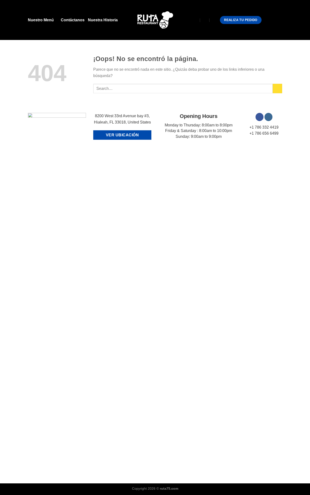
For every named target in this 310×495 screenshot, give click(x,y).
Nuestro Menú (41, 20)
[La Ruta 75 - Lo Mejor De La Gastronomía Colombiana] (155, 20)
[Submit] (277, 88)
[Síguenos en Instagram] (273, 20)
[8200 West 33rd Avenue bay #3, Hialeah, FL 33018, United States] (195, 20)
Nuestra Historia (103, 20)
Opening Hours (198, 116)
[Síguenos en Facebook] (266, 20)
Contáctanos (73, 20)
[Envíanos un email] (279, 20)
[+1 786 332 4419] (214, 20)
